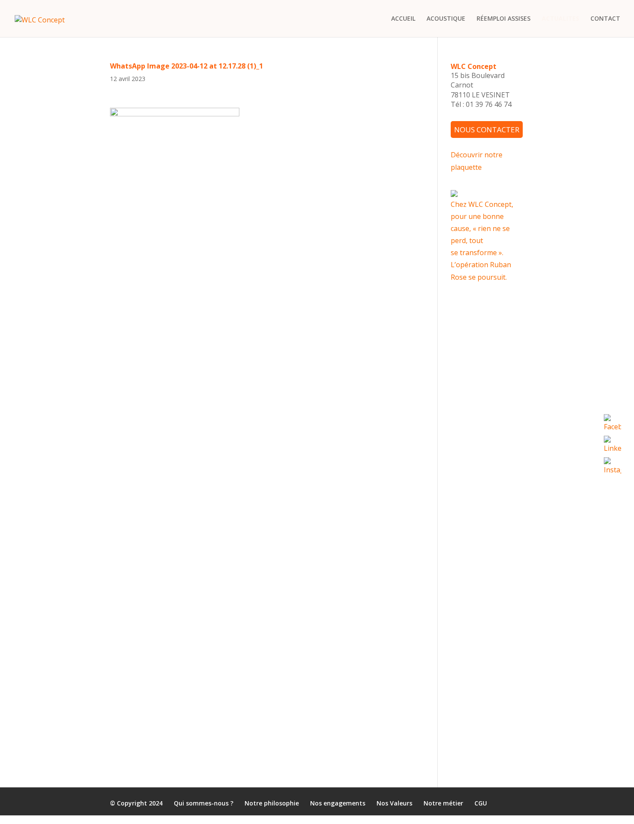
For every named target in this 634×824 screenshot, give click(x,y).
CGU (480, 803)
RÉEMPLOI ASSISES (503, 19)
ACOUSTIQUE (446, 19)
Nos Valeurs (394, 803)
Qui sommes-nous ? (203, 803)
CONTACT (605, 19)
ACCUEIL (403, 19)
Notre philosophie (272, 803)
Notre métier (443, 803)
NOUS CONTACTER (486, 129)
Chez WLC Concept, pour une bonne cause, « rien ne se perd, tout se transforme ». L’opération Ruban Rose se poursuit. (482, 240)
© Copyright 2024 (136, 803)
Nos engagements (337, 803)
